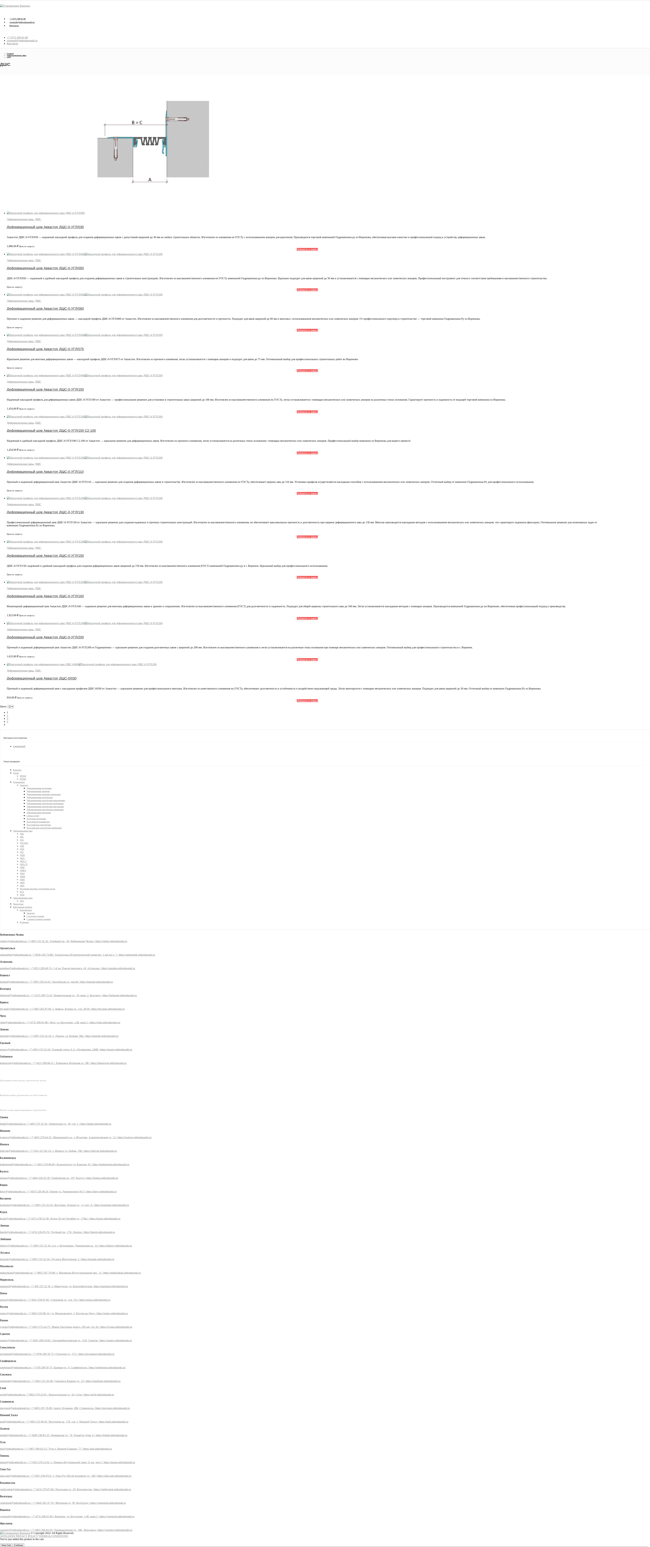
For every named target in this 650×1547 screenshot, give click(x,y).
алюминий (19, 746)
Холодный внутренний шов (38, 822)
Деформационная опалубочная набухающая (45, 806)
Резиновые (24, 922)
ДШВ (22, 867)
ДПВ (22, 846)
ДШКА (23, 870)
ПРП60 (23, 779)
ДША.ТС (24, 864)
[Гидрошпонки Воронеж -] (15, 5)
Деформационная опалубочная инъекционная (46, 800)
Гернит (16, 773)
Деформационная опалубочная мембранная (45, 803)
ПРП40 (23, 776)
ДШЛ (22, 873)
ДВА (22, 834)
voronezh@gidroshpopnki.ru (22, 22)
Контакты (14, 26)
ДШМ (22, 876)
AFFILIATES (7, 1536)
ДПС (22, 852)
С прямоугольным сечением (39, 919)
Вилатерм (17, 770)
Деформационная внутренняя (39, 788)
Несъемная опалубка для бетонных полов (37, 889)
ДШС (38, 219)
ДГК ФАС (24, 843)
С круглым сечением (35, 916)
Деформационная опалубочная (40, 797)
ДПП (22, 849)
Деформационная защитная (38, 791)
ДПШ (22, 855)
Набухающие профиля (22, 907)
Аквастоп (24, 785)
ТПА (22, 901)
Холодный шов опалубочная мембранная (44, 828)
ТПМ (22, 895)
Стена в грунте (33, 816)
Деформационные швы (20, 219)
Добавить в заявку (307, 249)
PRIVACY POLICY (27, 1536)
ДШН (22, 880)
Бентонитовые (26, 910)
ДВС (22, 837)
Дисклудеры (18, 904)
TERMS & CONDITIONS (53, 1536)
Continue (18, 1545)
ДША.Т (23, 861)
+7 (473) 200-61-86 (17, 19)
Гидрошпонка (19, 782)
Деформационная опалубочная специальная (45, 809)
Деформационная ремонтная (39, 812)
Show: (4, 706)
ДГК (22, 840)
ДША (22, 858)
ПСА (22, 892)
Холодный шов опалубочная (39, 825)
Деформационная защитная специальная (44, 794)
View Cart (6, 1545)
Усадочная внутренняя (36, 819)
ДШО (22, 883)
